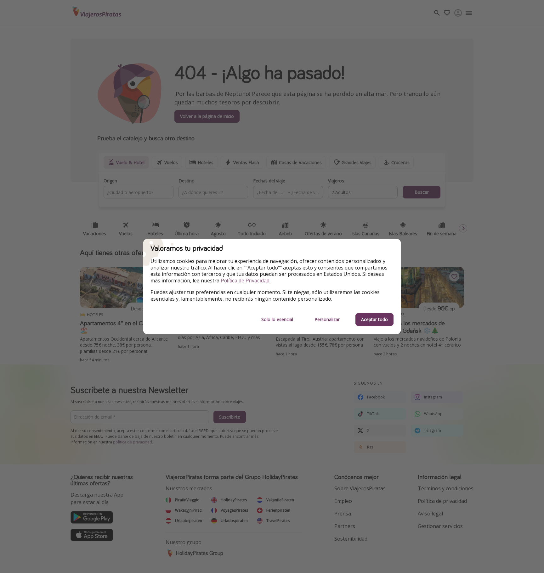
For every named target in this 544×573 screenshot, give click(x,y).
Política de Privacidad (245, 280)
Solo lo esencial (277, 319)
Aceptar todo (374, 319)
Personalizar (327, 319)
